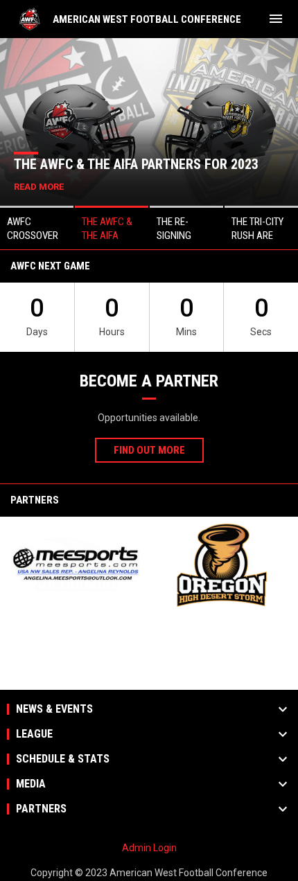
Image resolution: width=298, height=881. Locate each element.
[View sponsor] (76, 565)
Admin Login (149, 847)
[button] (36, 227)
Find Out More (149, 450)
